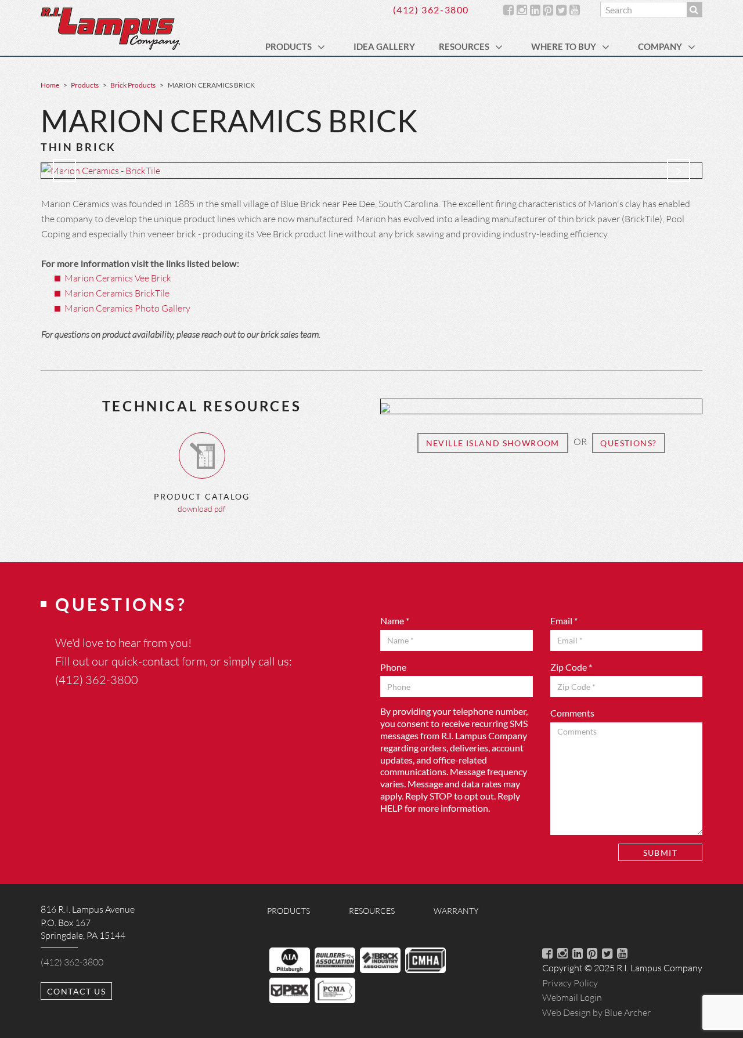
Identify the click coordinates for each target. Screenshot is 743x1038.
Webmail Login (572, 997)
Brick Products (133, 85)
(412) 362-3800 (431, 9)
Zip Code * (571, 666)
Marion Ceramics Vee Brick (117, 277)
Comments (572, 712)
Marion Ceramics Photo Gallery (127, 307)
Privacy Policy (570, 982)
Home (50, 85)
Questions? (628, 443)
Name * (394, 620)
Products (288, 46)
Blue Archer (596, 1012)
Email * (564, 620)
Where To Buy (563, 46)
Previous (64, 170)
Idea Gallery (384, 46)
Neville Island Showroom (493, 443)
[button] (323, 46)
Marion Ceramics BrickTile (116, 292)
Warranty (456, 911)
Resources (464, 46)
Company (660, 46)
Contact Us (76, 991)
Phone (393, 666)
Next (678, 170)
